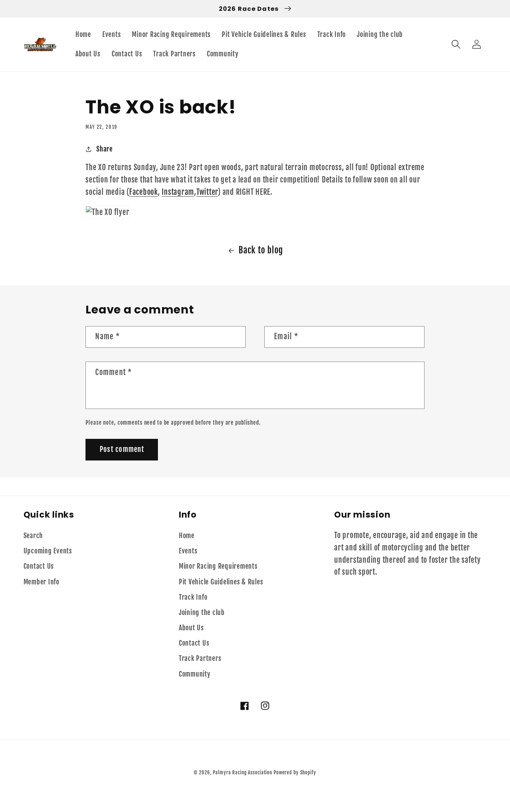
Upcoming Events (48, 551)
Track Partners (200, 658)
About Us (191, 628)
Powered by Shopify (295, 772)
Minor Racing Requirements (218, 566)
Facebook (143, 192)
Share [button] (104, 149)
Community (195, 674)
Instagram (178, 192)
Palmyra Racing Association (242, 772)
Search (33, 535)
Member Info (41, 582)
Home (187, 535)
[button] (456, 44)
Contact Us (39, 566)
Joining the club (202, 612)
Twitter (207, 192)
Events (188, 551)
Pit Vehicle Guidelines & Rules (221, 582)
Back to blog (261, 250)
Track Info (193, 597)
